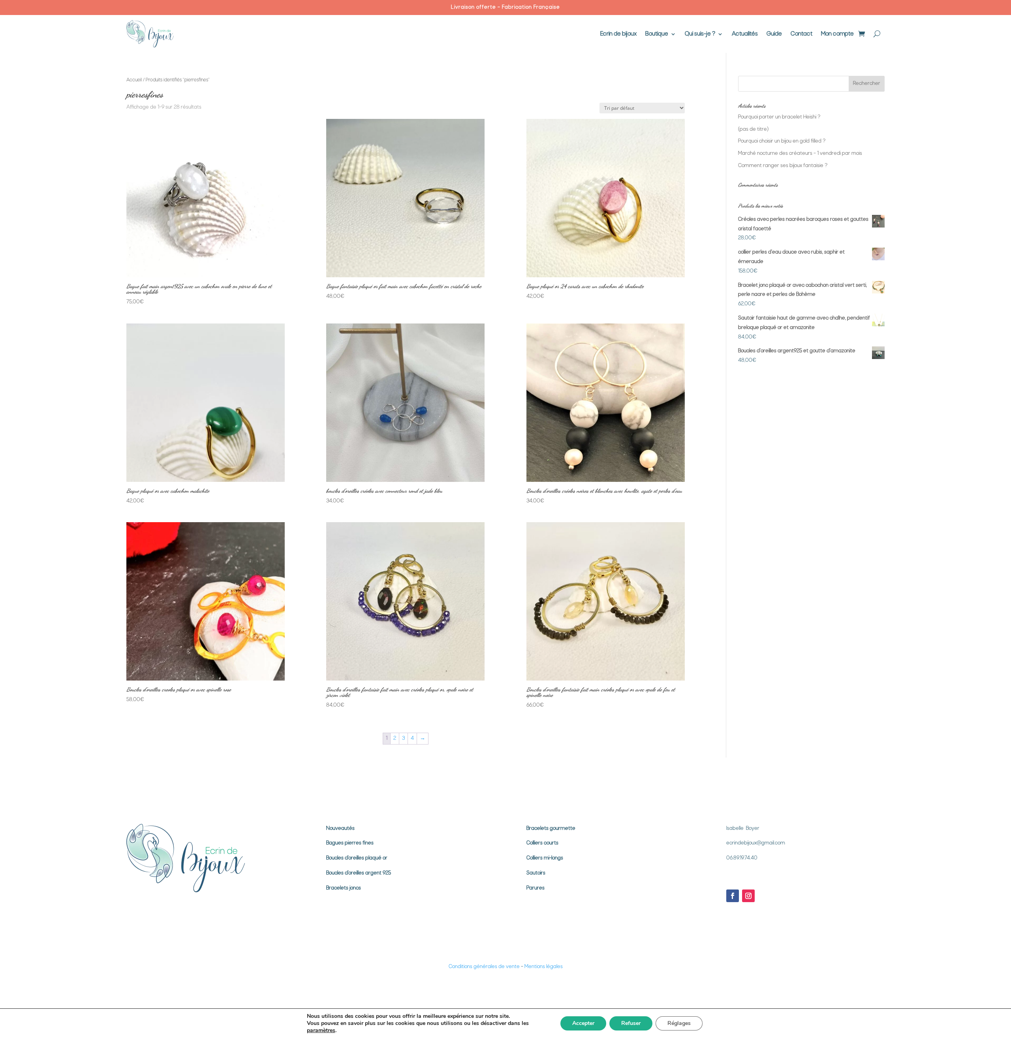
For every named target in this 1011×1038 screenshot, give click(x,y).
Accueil (134, 80)
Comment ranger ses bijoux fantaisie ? (782, 165)
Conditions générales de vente (484, 966)
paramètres (321, 1030)
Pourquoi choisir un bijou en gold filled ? (781, 141)
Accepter (583, 1023)
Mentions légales (543, 966)
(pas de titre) (753, 129)
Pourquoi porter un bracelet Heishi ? (779, 117)
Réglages (679, 1023)
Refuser (631, 1023)
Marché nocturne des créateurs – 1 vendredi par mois (800, 153)
